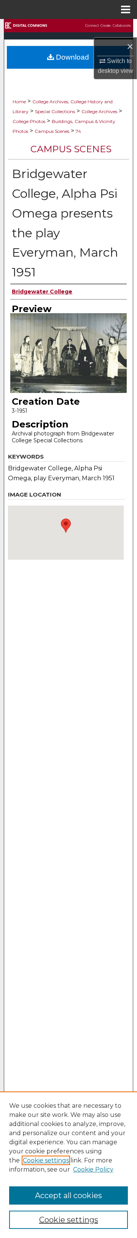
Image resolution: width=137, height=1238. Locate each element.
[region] (68, 1164)
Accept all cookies (68, 1195)
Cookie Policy (93, 1169)
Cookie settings (46, 1160)
